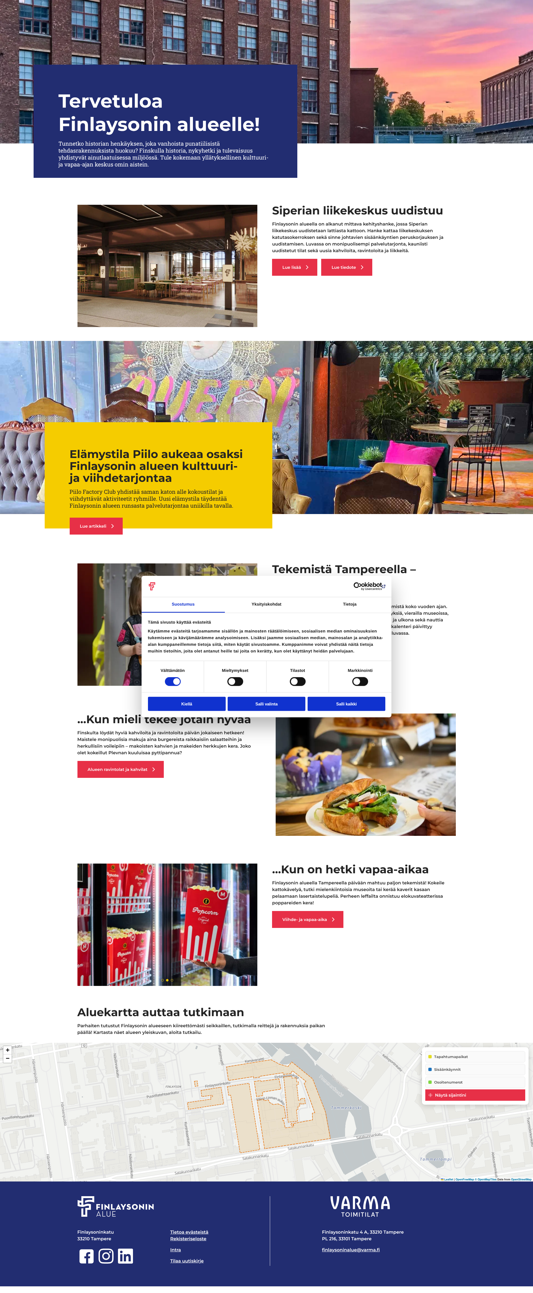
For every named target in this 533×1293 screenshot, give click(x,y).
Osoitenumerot (448, 1082)
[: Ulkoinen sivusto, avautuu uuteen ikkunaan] (361, 586)
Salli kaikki (346, 703)
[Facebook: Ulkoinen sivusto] (86, 1262)
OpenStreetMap (521, 1179)
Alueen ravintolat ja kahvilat (118, 769)
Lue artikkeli (93, 526)
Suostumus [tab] (183, 604)
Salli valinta (266, 703)
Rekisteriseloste (188, 1239)
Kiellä (186, 703)
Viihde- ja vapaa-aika (304, 919)
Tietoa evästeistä (189, 1232)
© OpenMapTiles (486, 1179)
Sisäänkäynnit (447, 1069)
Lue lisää (291, 267)
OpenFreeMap (465, 1179)
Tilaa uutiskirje (186, 1261)
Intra (175, 1250)
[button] (7, 1050)
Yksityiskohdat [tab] (266, 604)
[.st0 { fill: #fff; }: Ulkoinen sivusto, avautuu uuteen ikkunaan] (360, 1206)
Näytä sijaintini (450, 1095)
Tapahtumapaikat (451, 1056)
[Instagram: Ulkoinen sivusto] (106, 1262)
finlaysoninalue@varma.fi (351, 1250)
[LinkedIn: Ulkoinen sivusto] (125, 1262)
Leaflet (448, 1179)
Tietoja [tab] (350, 604)
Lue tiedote (343, 267)
